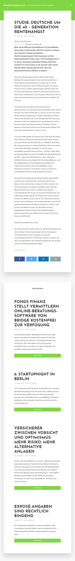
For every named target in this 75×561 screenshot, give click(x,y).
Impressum (52, 5)
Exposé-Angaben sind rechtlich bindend (33, 511)
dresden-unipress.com (14, 5)
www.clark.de (19, 250)
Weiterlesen (38, 355)
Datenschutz (63, 5)
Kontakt (43, 5)
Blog (36, 5)
